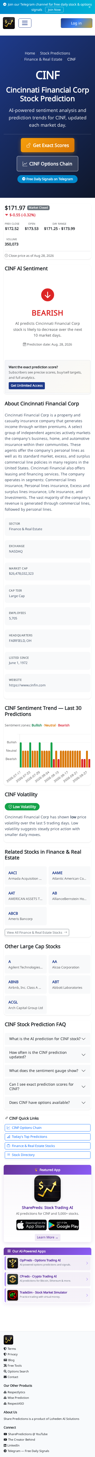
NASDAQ (16, 551)
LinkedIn (13, 1445)
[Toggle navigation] (24, 23)
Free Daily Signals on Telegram (49, 179)
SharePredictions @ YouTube (28, 1434)
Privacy (13, 1354)
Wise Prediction (18, 1398)
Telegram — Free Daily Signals (28, 1451)
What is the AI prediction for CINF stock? (44, 1038)
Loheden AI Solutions (64, 1419)
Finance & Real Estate (43, 59)
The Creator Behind (21, 1439)
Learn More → (47, 1237)
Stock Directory (23, 1155)
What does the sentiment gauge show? (43, 1070)
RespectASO (16, 1403)
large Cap (17, 596)
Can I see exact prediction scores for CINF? (41, 1086)
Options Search (18, 1371)
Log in (76, 23)
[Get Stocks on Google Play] (64, 1225)
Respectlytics (16, 1392)
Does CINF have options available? (39, 1102)
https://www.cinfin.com (27, 685)
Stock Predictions (55, 53)
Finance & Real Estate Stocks (33, 1146)
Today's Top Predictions (29, 1136)
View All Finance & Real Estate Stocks (35, 932)
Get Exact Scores (51, 145)
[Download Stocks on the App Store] (31, 1225)
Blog (11, 1360)
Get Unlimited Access (27, 385)
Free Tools (15, 1365)
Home (30, 53)
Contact (13, 1377)
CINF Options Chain (50, 163)
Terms (12, 1349)
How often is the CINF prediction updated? (38, 1054)
